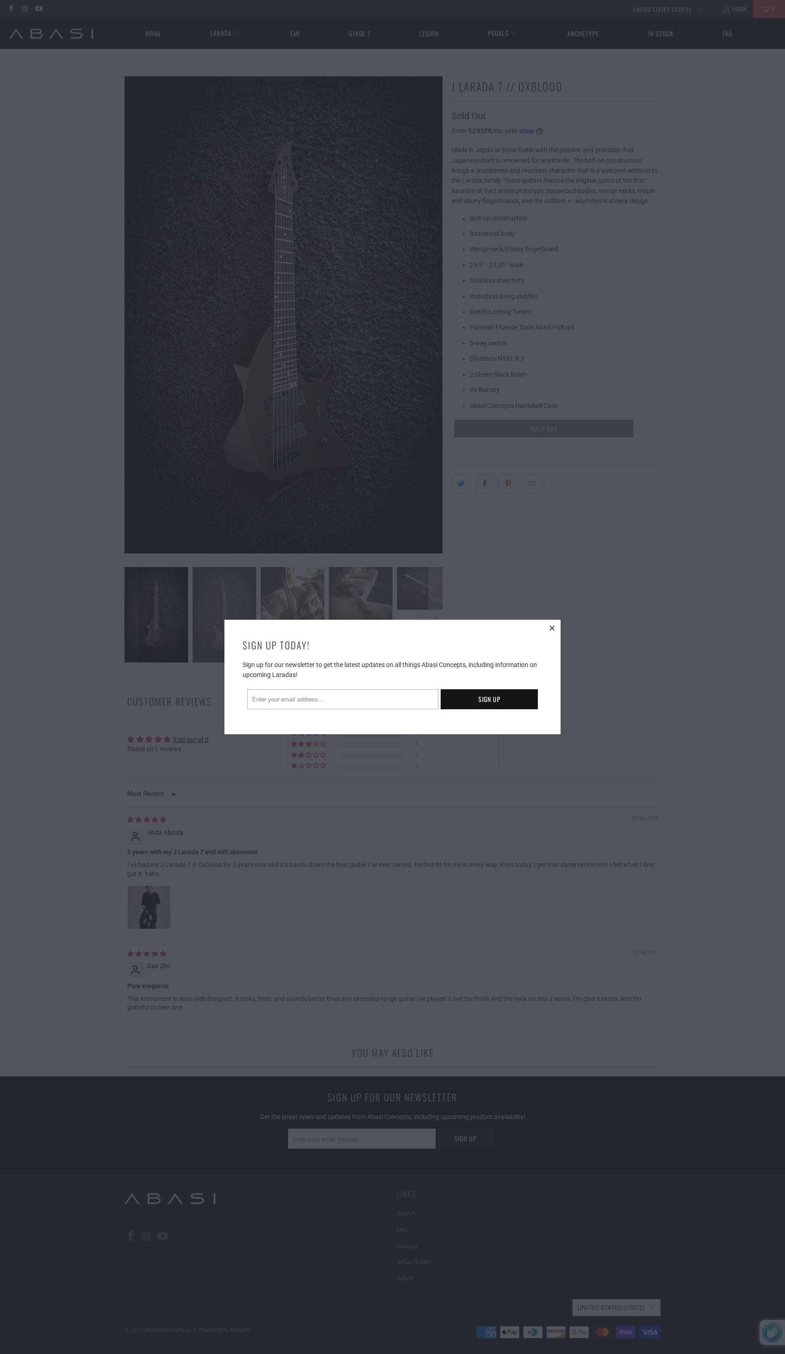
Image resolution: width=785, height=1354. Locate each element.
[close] (552, 628)
